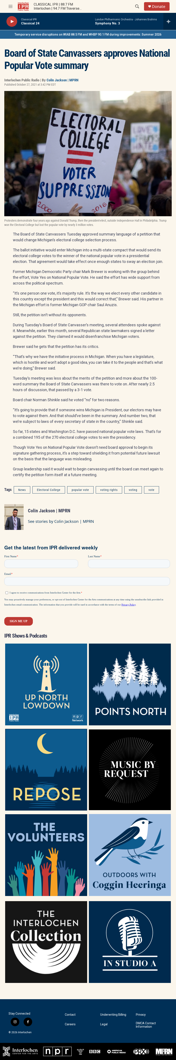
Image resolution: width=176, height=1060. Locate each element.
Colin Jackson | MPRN (62, 80)
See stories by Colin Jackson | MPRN (61, 521)
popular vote (80, 490)
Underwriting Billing (113, 1014)
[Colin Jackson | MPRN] (14, 517)
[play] (11, 21)
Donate (158, 6)
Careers (70, 1024)
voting (133, 490)
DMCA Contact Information (146, 1025)
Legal (104, 1024)
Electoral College (49, 490)
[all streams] (169, 21)
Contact (70, 1014)
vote (152, 490)
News (22, 490)
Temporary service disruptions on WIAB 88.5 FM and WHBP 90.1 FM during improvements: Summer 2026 (88, 34)
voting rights (109, 490)
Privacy (141, 1014)
